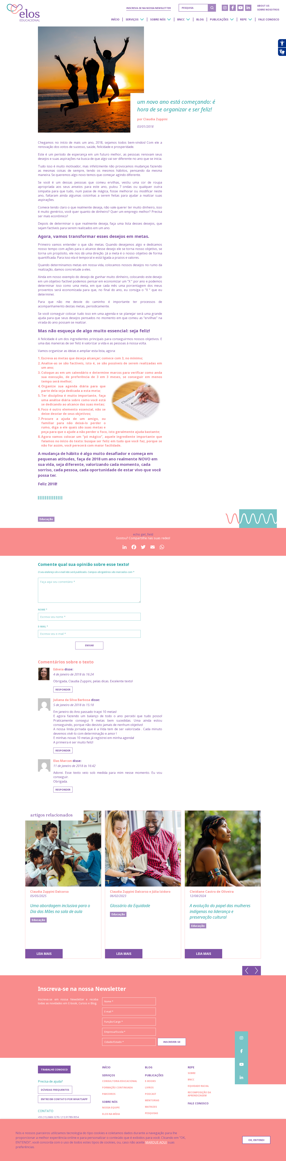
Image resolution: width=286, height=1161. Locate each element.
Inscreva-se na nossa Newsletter (148, 8)
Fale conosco (268, 19)
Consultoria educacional (119, 1081)
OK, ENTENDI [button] (256, 1140)
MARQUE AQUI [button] (156, 1142)
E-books (150, 1081)
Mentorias (152, 1100)
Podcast (150, 1094)
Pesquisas (151, 1113)
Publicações (219, 19)
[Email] (152, 548)
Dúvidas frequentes (55, 1090)
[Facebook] (133, 548)
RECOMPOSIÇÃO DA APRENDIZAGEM (199, 1094)
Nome (42, 609)
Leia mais (44, 954)
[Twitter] (143, 548)
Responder (62, 689)
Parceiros (108, 1094)
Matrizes (151, 1106)
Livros (149, 1087)
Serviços (132, 19)
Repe (243, 19)
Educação (46, 519)
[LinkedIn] (124, 548)
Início (115, 19)
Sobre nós (158, 19)
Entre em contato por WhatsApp (64, 1099)
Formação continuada (117, 1087)
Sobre (192, 1073)
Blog (200, 19)
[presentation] (247, 970)
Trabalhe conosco (54, 1069)
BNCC (181, 19)
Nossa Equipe (111, 1107)
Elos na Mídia (111, 1114)
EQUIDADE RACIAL (198, 1086)
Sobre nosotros (268, 9)
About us (263, 5)
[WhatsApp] (161, 548)
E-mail (43, 626)
